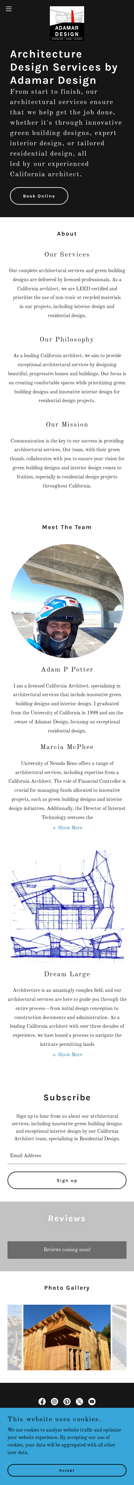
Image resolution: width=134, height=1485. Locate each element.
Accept (67, 1470)
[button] (12, 8)
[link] (67, 8)
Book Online (39, 196)
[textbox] (67, 1156)
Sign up (67, 1180)
